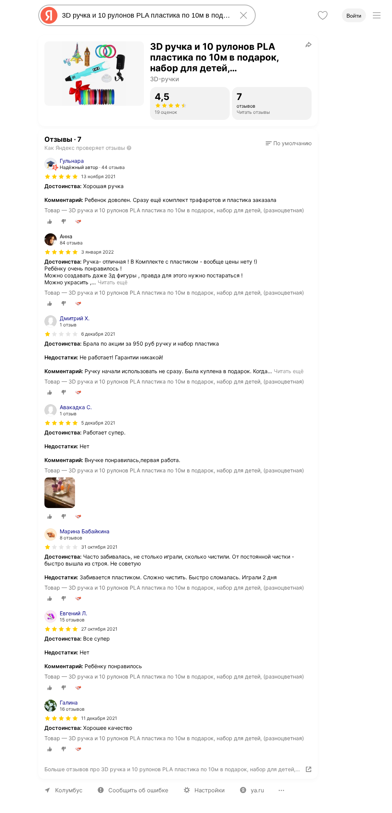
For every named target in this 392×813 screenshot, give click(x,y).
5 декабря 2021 (98, 423)
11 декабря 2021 (99, 718)
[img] (61, 177)
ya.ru (257, 790)
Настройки (209, 790)
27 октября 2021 (99, 629)
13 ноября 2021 (98, 176)
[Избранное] (322, 15)
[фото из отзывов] (59, 493)
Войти (353, 16)
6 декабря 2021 (98, 334)
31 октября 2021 (99, 547)
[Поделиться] (308, 44)
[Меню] (376, 15)
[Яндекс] (49, 15)
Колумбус (68, 790)
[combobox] (145, 15)
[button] (289, 143)
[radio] (49, 221)
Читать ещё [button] (112, 282)
